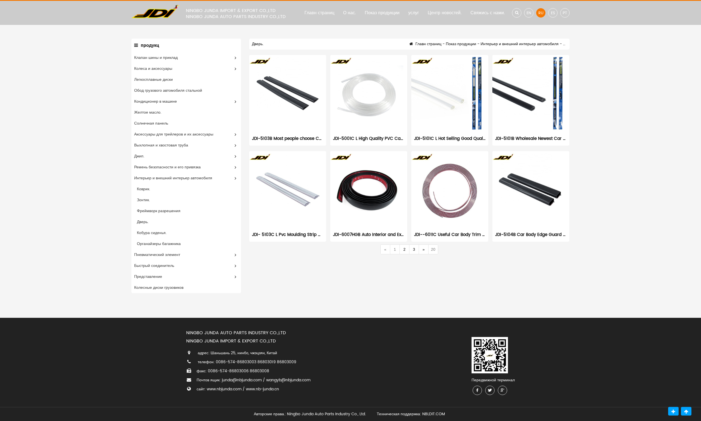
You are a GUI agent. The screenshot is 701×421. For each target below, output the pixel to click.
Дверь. (142, 222)
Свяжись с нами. (487, 12)
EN (529, 13)
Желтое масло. (147, 112)
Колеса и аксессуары (153, 68)
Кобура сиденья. (151, 233)
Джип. (139, 156)
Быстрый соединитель (154, 266)
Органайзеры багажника (159, 244)
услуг (413, 12)
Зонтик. (143, 200)
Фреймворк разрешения (158, 211)
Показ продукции (382, 12)
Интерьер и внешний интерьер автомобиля (173, 178)
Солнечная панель (151, 123)
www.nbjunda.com (224, 389)
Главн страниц (319, 12)
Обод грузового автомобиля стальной (168, 90)
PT (565, 13)
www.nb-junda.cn (262, 389)
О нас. (349, 12)
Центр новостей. (445, 12)
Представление (148, 276)
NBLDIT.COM (434, 414)
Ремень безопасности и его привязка (167, 167)
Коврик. (143, 189)
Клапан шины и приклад (156, 57)
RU (540, 13)
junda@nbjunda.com (242, 380)
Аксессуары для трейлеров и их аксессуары (173, 134)
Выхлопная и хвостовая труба (161, 145)
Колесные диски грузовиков (158, 287)
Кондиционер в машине (155, 101)
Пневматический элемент (157, 255)
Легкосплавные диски (153, 79)
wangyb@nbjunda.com (288, 380)
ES (553, 13)
